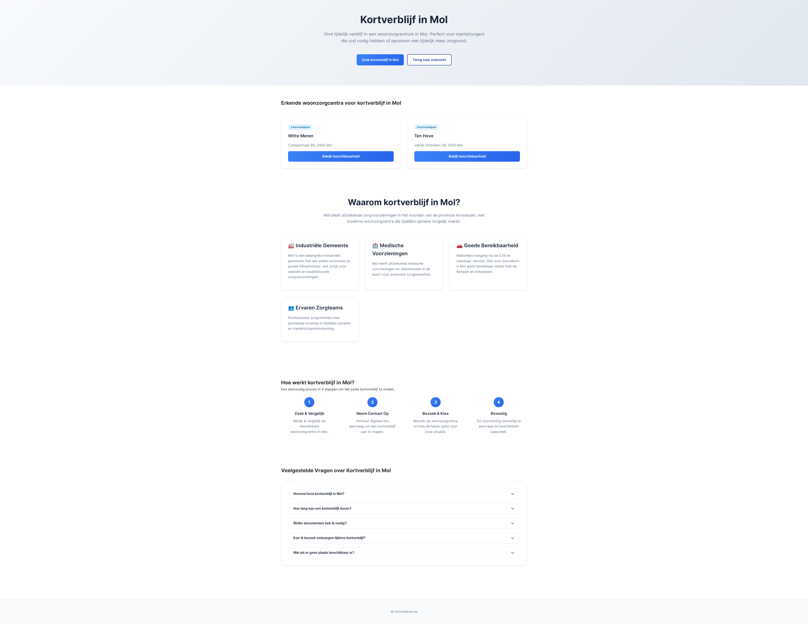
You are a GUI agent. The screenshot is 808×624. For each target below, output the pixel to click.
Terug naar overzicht (429, 60)
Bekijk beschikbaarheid (341, 156)
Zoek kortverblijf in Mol (380, 60)
